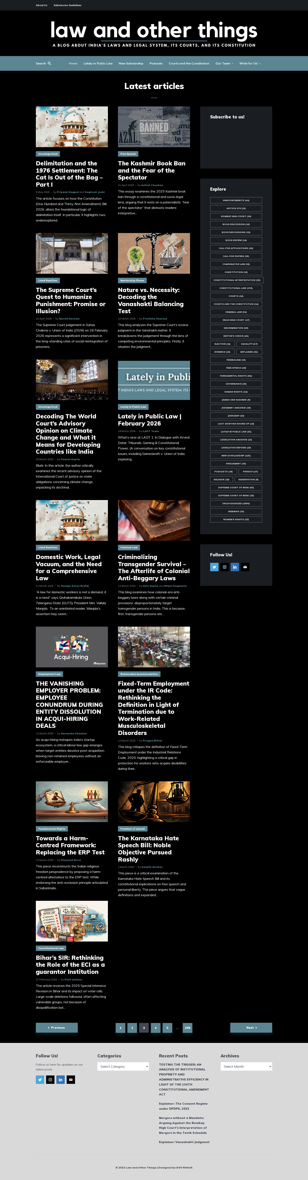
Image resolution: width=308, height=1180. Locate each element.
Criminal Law (128, 547)
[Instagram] (224, 567)
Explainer (249, 352)
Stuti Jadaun (73, 979)
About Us (41, 5)
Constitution (236, 272)
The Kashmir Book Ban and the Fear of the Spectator (151, 170)
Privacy (250, 471)
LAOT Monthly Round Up (236, 423)
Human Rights (236, 391)
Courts (236, 296)
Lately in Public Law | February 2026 (149, 420)
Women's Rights (236, 519)
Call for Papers (236, 256)
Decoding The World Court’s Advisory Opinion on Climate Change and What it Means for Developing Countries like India (68, 434)
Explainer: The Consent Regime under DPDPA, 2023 (183, 1106)
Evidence (222, 352)
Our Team (223, 63)
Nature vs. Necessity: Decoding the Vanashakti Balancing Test (151, 300)
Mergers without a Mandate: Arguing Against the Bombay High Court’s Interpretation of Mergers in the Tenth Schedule (183, 1125)
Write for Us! (248, 63)
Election (222, 344)
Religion (221, 479)
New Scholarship (131, 63)
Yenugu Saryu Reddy (75, 585)
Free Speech (128, 153)
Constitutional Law (51, 948)
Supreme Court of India (236, 487)
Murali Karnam (69, 318)
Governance (236, 383)
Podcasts (156, 63)
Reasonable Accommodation (139, 674)
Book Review (236, 240)
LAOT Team (151, 431)
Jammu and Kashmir (236, 399)
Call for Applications (236, 248)
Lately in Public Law (98, 63)
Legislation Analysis (236, 439)
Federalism (236, 360)
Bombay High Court (236, 216)
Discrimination (236, 328)
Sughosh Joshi (95, 192)
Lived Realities (47, 280)
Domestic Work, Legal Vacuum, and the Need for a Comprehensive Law (69, 567)
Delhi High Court (236, 320)
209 (187, 1028)
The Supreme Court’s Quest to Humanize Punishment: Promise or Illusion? (71, 300)
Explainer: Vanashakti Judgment (184, 1142)
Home (73, 63)
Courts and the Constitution (189, 63)
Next (250, 1027)
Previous (58, 1027)
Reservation (248, 479)
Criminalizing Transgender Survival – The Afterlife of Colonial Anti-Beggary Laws (154, 567)
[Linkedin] (235, 567)
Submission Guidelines (68, 5)
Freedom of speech (132, 828)
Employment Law (49, 674)
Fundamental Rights (51, 828)
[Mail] (245, 567)
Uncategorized (47, 153)
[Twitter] (214, 567)
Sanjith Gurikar (152, 866)
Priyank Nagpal (68, 192)
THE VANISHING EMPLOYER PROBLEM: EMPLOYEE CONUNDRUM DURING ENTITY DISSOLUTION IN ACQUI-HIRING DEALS (69, 704)
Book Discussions (236, 232)
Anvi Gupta (150, 585)
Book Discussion (236, 224)
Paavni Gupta (70, 459)
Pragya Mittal (152, 740)
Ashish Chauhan (152, 185)
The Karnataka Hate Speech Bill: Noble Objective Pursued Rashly (148, 849)
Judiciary (236, 415)
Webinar (236, 511)
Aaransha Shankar (74, 733)
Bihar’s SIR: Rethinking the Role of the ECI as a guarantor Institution (70, 964)
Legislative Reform (236, 447)
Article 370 (236, 208)
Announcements (236, 200)
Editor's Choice (236, 336)
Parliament (236, 463)
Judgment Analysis (236, 407)
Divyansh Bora (71, 860)
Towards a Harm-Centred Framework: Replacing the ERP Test (70, 845)
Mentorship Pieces (132, 280)
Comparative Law (236, 264)
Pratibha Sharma (155, 318)
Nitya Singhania (175, 585)
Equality (249, 344)
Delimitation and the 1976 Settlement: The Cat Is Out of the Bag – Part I (69, 174)
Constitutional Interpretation (236, 280)
